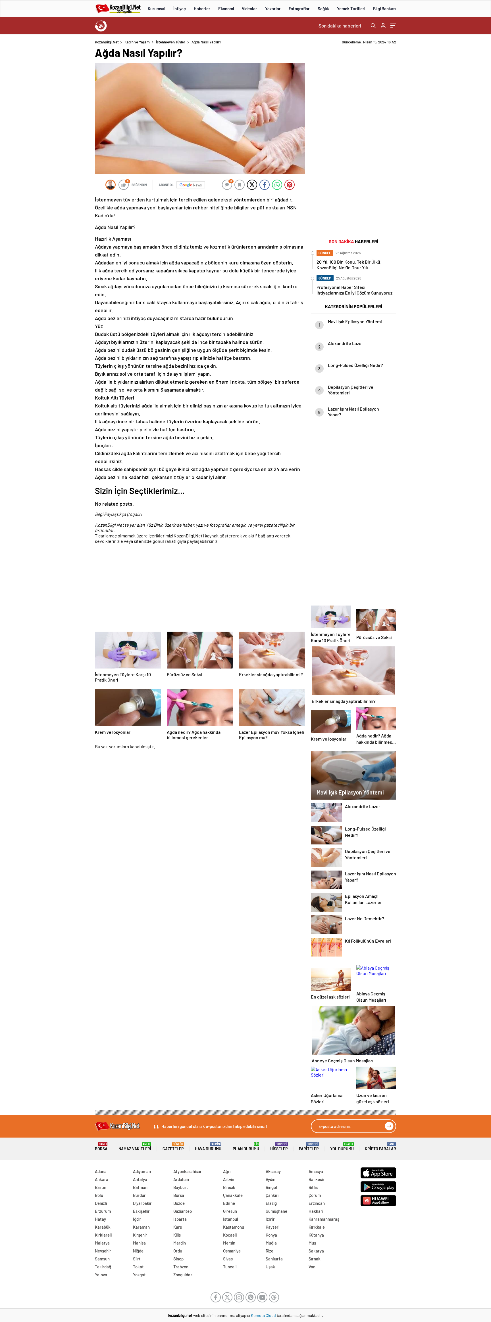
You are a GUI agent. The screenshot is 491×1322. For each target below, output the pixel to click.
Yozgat (139, 1274)
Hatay (100, 1219)
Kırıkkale (317, 1226)
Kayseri (272, 1226)
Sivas (228, 1258)
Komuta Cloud (264, 1315)
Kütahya (316, 1234)
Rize (269, 1250)
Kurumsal (156, 8)
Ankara (101, 1179)
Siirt (137, 1258)
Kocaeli (230, 1234)
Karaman (141, 1226)
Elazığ (271, 1203)
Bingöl (271, 1187)
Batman (140, 1187)
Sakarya (316, 1250)
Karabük (103, 1226)
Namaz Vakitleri (134, 1146)
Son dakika (340, 25)
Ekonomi (226, 8)
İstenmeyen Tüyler (170, 42)
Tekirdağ (103, 1266)
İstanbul (230, 1219)
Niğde (138, 1250)
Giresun (230, 1211)
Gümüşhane (276, 1211)
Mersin (229, 1242)
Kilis (177, 1234)
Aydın (270, 1179)
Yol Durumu (342, 1146)
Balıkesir (316, 1179)
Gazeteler (173, 1146)
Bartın (100, 1187)
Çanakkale (233, 1195)
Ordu (177, 1250)
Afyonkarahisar (187, 1171)
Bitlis (313, 1187)
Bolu (99, 1195)
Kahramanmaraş (324, 1219)
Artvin (228, 1179)
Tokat (138, 1266)
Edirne (229, 1203)
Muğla (271, 1242)
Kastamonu (233, 1226)
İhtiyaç (179, 8)
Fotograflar (299, 8)
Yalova (101, 1274)
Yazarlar (273, 8)
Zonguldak (183, 1274)
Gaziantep (182, 1211)
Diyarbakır (142, 1203)
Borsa (101, 1146)
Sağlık (323, 8)
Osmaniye (232, 1250)
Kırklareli (103, 1234)
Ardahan (181, 1179)
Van (312, 1266)
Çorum (315, 1195)
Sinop (178, 1258)
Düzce (179, 1203)
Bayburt (180, 1187)
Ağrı (226, 1171)
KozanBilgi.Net (107, 42)
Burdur (139, 1195)
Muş (312, 1242)
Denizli (101, 1203)
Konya (271, 1234)
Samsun (102, 1258)
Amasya (316, 1171)
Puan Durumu (246, 1146)
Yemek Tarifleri (351, 8)
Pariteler (309, 1146)
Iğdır (137, 1219)
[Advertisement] (58, 125)
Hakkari (316, 1211)
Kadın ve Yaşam (137, 42)
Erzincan (317, 1203)
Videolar (249, 8)
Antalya (140, 1179)
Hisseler (279, 1146)
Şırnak (315, 1258)
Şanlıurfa (274, 1258)
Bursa (178, 1195)
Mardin (179, 1242)
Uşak (270, 1266)
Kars (177, 1226)
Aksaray (273, 1171)
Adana (101, 1171)
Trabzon (180, 1266)
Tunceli (229, 1266)
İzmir (270, 1219)
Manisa (139, 1242)
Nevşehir (103, 1250)
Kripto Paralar (380, 1146)
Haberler (202, 8)
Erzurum (103, 1211)
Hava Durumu (208, 1146)
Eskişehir (141, 1211)
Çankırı (272, 1195)
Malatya (102, 1242)
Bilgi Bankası (384, 8)
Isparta (180, 1219)
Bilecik (229, 1187)
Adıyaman (142, 1171)
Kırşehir (140, 1234)
